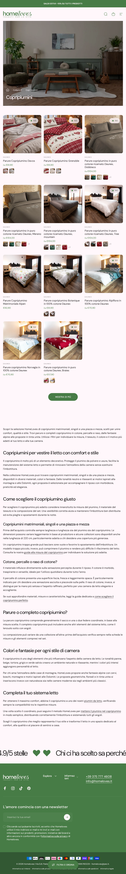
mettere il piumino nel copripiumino (101, 711)
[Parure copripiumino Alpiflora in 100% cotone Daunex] (104, 274)
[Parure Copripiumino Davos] (22, 134)
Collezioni (17, 90)
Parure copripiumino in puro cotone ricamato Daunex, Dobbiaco (101, 164)
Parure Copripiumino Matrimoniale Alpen (15, 302)
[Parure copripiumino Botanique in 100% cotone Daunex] (63, 274)
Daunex (6, 157)
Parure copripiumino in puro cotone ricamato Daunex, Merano (22, 232)
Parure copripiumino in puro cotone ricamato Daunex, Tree (102, 232)
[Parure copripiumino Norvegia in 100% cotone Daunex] (22, 340)
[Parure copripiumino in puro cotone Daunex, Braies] (63, 340)
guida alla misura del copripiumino (43, 552)
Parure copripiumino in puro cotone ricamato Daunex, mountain (60, 234)
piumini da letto (93, 700)
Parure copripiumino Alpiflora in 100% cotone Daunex (103, 302)
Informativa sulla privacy (54, 836)
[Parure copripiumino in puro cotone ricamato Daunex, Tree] (104, 204)
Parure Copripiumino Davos (19, 160)
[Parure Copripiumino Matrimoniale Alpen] (22, 274)
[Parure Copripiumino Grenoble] (63, 134)
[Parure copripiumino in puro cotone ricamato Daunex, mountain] (63, 204)
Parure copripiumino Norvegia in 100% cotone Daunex (21, 369)
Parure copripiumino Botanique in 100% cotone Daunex (62, 302)
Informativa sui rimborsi (21, 869)
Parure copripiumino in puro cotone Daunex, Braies (60, 369)
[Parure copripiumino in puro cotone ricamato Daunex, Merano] (22, 204)
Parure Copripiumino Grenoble (61, 160)
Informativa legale (107, 869)
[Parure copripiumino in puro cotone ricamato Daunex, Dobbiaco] (104, 134)
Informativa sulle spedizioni (88, 869)
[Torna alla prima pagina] (7, 90)
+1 (110, 177)
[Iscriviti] (67, 817)
